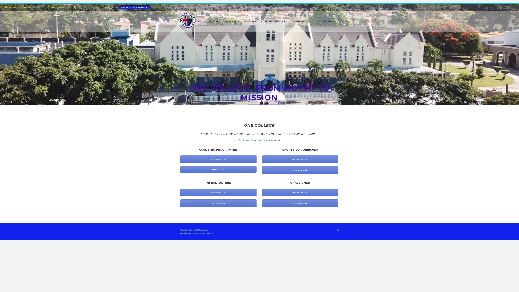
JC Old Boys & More (325, 21)
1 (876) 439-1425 (57, 7)
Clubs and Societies (273, 21)
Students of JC (299, 21)
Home (198, 21)
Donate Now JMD (218, 159)
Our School (214, 21)
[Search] (353, 21)
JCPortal (95, 7)
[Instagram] (79, 7)
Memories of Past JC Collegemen (134, 7)
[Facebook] (75, 7)
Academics (232, 21)
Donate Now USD (218, 169)
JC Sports (250, 21)
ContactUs (109, 7)
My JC (345, 21)
